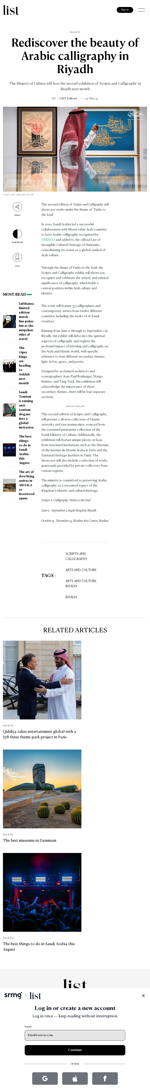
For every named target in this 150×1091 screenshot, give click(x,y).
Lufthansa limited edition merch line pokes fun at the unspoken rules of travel (26, 322)
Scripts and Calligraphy (76, 556)
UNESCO (48, 240)
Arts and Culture (80, 570)
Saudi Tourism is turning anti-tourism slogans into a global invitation (26, 410)
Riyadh (71, 597)
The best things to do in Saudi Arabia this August (25, 450)
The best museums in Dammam (29, 840)
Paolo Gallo (80, 406)
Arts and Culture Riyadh (80, 584)
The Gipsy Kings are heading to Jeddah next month (25, 366)
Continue (75, 1050)
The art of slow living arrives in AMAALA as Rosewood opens (26, 485)
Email (28, 1026)
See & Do (75, 32)
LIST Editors (68, 98)
